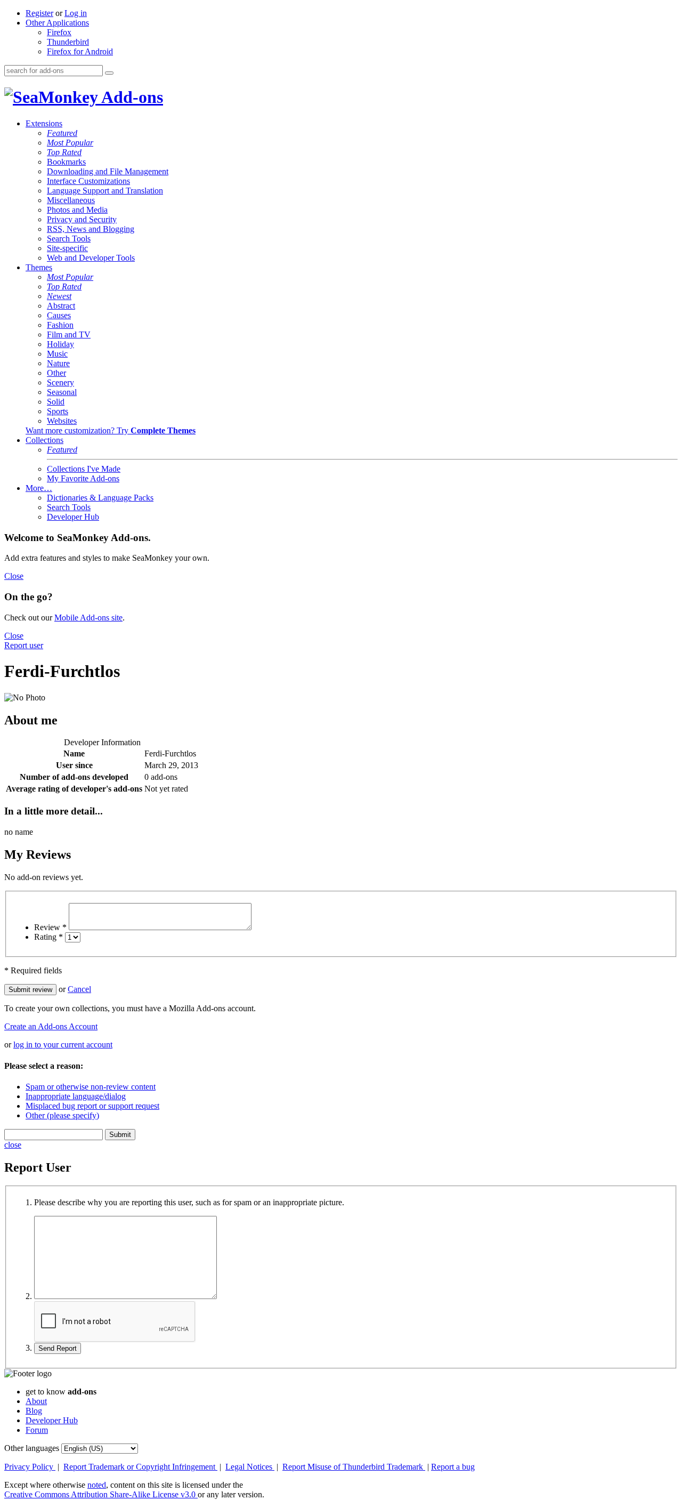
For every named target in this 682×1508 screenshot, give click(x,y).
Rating (48, 936)
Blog (34, 1410)
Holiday (60, 344)
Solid (55, 401)
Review (50, 927)
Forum (37, 1429)
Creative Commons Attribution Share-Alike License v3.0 (101, 1494)
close (12, 1144)
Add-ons (130, 97)
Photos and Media (77, 209)
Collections (44, 440)
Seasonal (62, 392)
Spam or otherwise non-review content (91, 1086)
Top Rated (64, 152)
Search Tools (69, 238)
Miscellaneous (71, 200)
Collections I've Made (83, 468)
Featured (62, 133)
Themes (39, 267)
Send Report (57, 1348)
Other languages (31, 1448)
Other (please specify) (62, 1115)
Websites (62, 420)
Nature (58, 363)
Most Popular (70, 142)
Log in (75, 13)
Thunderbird (68, 41)
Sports (57, 411)
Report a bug (453, 1466)
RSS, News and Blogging (90, 228)
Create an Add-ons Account (51, 1026)
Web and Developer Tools (91, 257)
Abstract (61, 305)
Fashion (60, 324)
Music (57, 353)
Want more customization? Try (111, 430)
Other (56, 372)
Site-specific (67, 248)
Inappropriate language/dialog (76, 1096)
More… (39, 488)
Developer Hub (73, 516)
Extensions (44, 123)
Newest (59, 296)
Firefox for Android (80, 51)
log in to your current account (62, 1044)
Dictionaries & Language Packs (100, 497)
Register (39, 13)
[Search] (109, 73)
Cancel (79, 989)
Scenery (60, 382)
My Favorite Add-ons (83, 478)
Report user (23, 645)
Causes (59, 315)
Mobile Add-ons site (88, 617)
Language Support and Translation (105, 190)
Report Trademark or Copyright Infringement (140, 1466)
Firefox (59, 32)
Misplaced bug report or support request (92, 1105)
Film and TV (69, 334)
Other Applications (57, 22)
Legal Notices (249, 1466)
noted (96, 1484)
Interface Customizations (88, 181)
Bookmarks (66, 161)
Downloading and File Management (107, 171)
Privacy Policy (29, 1466)
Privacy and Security (82, 219)
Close (13, 575)
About (36, 1401)
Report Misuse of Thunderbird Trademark (353, 1466)
